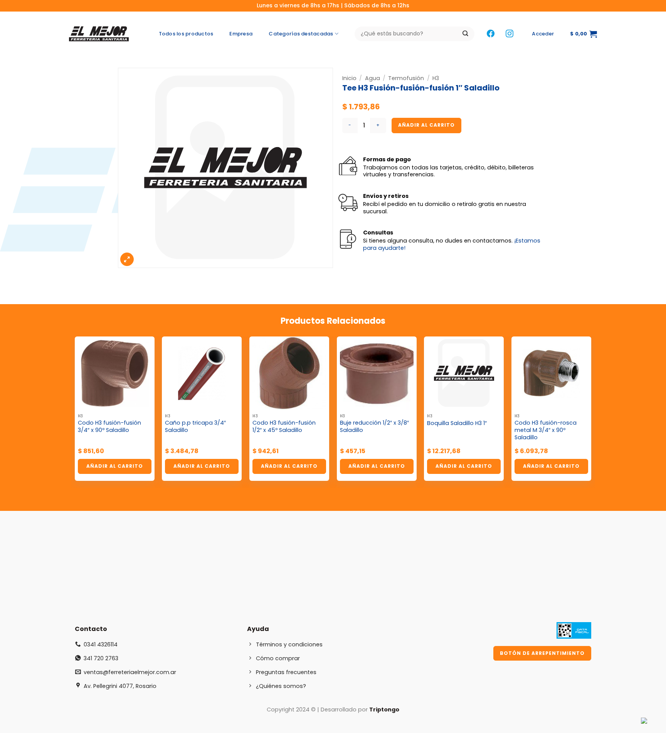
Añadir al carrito (426, 125)
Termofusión (406, 78)
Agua (372, 78)
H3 (435, 78)
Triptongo (384, 709)
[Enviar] (465, 34)
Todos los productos (186, 33)
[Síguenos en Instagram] (509, 34)
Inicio (349, 78)
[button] (543, 34)
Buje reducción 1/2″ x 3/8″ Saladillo (374, 426)
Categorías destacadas (301, 33)
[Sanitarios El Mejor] (101, 34)
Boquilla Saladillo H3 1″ (457, 423)
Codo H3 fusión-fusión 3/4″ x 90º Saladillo (109, 426)
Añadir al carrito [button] (114, 466)
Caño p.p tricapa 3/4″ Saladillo (195, 426)
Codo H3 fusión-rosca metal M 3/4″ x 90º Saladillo (546, 430)
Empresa (240, 33)
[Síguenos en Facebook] (490, 34)
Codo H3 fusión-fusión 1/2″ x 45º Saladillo (284, 426)
